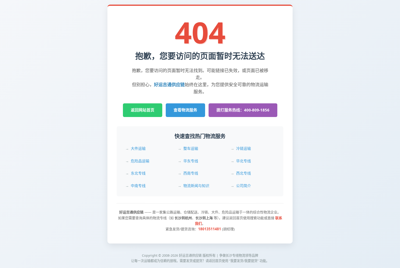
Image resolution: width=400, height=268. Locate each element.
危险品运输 (140, 160)
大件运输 (138, 148)
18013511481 (209, 229)
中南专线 (138, 185)
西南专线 (190, 173)
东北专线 (138, 173)
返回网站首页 (142, 110)
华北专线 (243, 160)
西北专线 (243, 173)
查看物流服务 (185, 110)
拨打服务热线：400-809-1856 (242, 110)
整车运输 (190, 148)
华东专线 (190, 160)
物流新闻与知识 (196, 185)
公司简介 (243, 185)
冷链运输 (243, 148)
